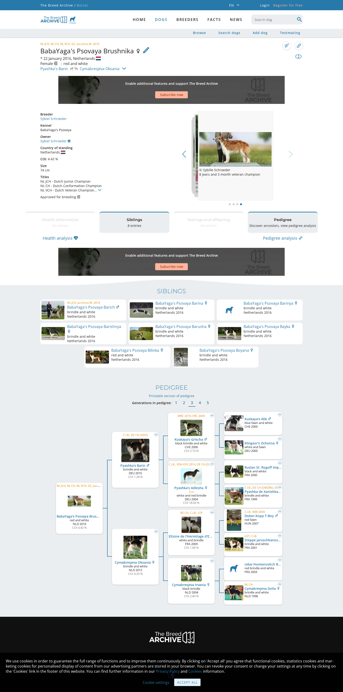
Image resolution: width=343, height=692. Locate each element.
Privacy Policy (168, 671)
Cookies (195, 671)
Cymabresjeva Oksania (99, 68)
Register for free (288, 5)
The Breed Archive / (58, 5)
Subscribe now (171, 94)
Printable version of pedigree (171, 396)
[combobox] (277, 19)
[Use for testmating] (287, 46)
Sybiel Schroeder (53, 118)
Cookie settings (156, 682)
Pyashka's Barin (54, 68)
